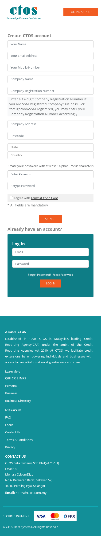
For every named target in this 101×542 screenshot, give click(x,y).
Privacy (10, 447)
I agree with (36, 198)
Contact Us (12, 432)
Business (11, 393)
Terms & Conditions (44, 198)
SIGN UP (50, 219)
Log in (50, 283)
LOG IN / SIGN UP (81, 12)
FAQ (8, 417)
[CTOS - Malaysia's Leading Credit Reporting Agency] (25, 11)
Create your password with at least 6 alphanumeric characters (50, 166)
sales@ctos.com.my (31, 492)
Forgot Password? (50, 275)
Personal (11, 386)
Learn (9, 425)
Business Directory (18, 400)
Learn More (12, 372)
